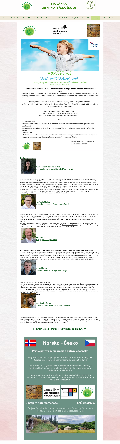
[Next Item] (94, 388)
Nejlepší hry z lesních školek (79, 186)
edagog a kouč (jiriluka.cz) (47, 240)
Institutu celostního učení (69, 225)
